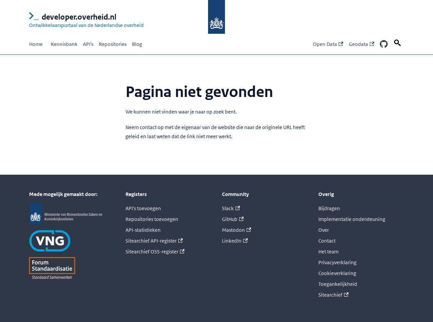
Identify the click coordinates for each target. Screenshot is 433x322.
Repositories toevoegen (152, 219)
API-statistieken (143, 230)
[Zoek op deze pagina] (398, 43)
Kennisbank (64, 44)
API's (88, 44)
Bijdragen (329, 208)
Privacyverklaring (337, 262)
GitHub (229, 219)
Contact (327, 241)
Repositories (113, 44)
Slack (228, 208)
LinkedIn (232, 241)
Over (323, 230)
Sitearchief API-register (151, 241)
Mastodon (233, 230)
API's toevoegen (143, 208)
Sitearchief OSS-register (152, 251)
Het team (328, 251)
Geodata (358, 44)
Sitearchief (330, 295)
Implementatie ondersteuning (351, 219)
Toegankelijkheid (337, 284)
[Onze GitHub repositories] (383, 44)
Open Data (325, 44)
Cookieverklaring (337, 273)
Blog (137, 44)
